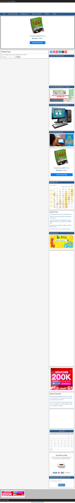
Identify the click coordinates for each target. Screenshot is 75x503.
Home (3, 14)
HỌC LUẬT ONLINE (36, 14)
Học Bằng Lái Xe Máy (13, 14)
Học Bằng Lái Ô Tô (24, 14)
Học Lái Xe (3, 1)
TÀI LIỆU (54, 14)
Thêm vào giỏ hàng (37, 42)
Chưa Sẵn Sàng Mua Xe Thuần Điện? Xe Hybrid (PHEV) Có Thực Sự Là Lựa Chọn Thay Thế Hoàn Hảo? (60, 222)
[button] (61, 466)
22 (68, 443)
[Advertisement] (62, 308)
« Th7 (51, 450)
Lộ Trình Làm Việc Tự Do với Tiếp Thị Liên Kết (60, 229)
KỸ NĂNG (46, 14)
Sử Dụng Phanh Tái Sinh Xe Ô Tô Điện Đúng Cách (61, 214)
